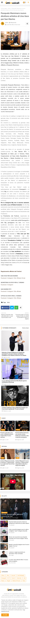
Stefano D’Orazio (16, 580)
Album (2, 575)
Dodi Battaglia (20, 575)
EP (9, 578)
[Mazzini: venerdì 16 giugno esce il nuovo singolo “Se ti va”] (4, 546)
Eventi (13, 578)
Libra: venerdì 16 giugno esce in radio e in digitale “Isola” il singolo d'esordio (19, 530)
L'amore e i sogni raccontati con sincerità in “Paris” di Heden (17, 552)
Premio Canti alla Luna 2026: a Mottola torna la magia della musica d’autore (6, 435)
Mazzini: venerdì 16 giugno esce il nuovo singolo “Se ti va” (19, 545)
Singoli (8, 580)
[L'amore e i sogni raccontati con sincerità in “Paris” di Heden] (4, 554)
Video (23, 580)
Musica (3, 580)
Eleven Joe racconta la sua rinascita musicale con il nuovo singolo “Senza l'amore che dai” (18, 538)
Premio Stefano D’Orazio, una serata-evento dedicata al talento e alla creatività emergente (22, 435)
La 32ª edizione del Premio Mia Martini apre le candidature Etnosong (14, 381)
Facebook (6, 307)
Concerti (13, 575)
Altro (9, 8)
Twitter (12, 307)
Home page (4, 8)
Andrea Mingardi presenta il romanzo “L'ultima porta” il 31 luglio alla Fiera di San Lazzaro (7, 463)
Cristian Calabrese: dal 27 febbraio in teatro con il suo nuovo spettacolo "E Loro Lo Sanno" (15, 408)
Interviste (19, 578)
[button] (28, 2)
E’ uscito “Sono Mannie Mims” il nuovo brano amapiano (18, 560)
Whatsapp (16, 307)
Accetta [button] (5, 615)
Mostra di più (25, 328)
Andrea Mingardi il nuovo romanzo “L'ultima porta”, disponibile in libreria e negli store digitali (22, 463)
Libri (25, 578)
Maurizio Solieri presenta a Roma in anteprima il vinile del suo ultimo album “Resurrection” (19, 523)
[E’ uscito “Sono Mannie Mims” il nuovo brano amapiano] (4, 561)
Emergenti (3, 578)
